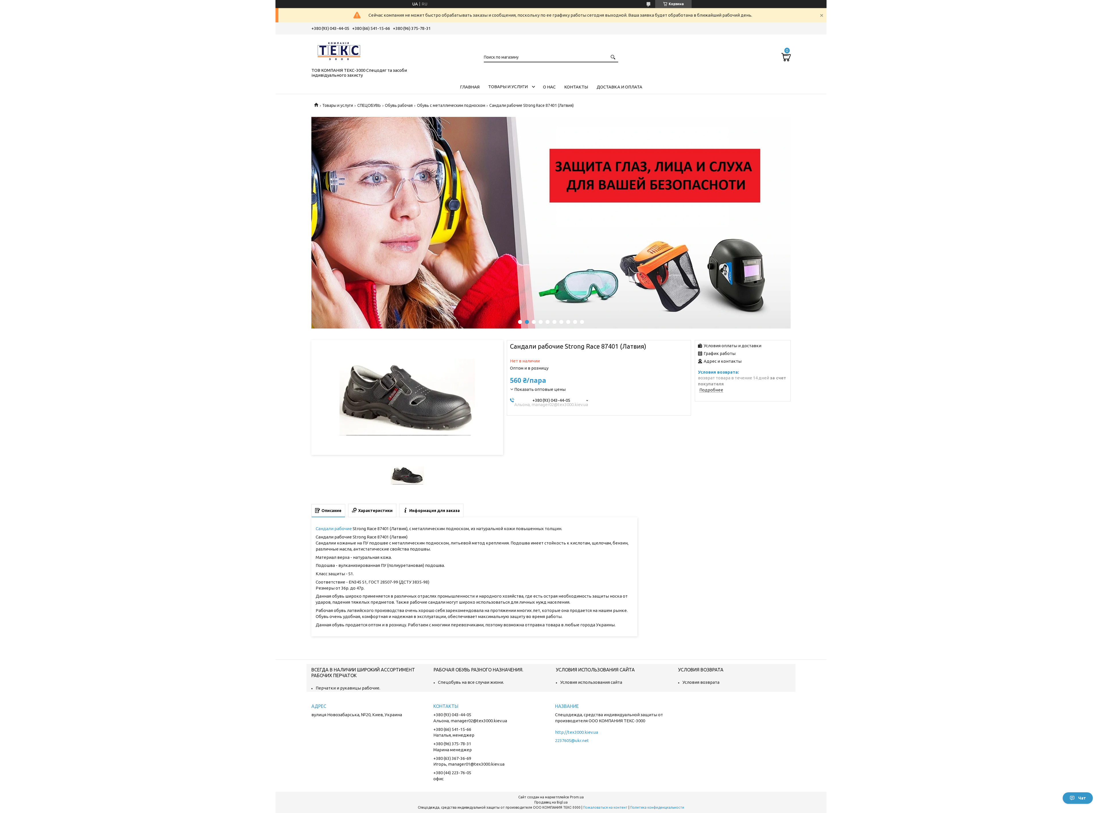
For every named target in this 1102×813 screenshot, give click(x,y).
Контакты (576, 86)
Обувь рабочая (399, 105)
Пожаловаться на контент (605, 807)
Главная (470, 86)
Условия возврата (700, 682)
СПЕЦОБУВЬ (369, 105)
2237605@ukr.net (572, 740)
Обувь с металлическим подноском (451, 105)
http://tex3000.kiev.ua (576, 732)
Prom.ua (577, 797)
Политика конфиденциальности (657, 807)
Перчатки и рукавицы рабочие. (348, 687)
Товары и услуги (508, 86)
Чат (1082, 798)
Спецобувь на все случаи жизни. (471, 682)
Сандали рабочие (334, 528)
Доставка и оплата (619, 86)
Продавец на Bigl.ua (551, 802)
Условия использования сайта (591, 682)
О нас (549, 86)
